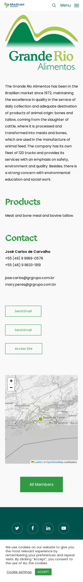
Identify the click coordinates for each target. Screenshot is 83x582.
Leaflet (38, 462)
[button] (69, 5)
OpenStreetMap (54, 462)
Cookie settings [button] (19, 572)
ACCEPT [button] (43, 572)
